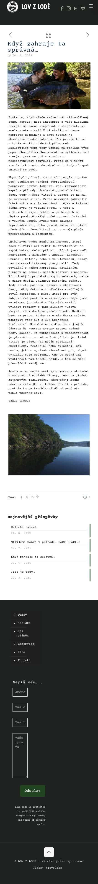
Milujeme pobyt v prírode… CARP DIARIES (45, 542)
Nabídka (19, 623)
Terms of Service (34, 820)
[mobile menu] (92, 7)
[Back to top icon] (49, 852)
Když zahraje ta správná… (33, 557)
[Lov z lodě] (28, 7)
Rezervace (19, 644)
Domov (19, 615)
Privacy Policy (35, 815)
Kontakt (19, 660)
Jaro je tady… (23, 572)
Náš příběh (19, 633)
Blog (19, 652)
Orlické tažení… (24, 527)
